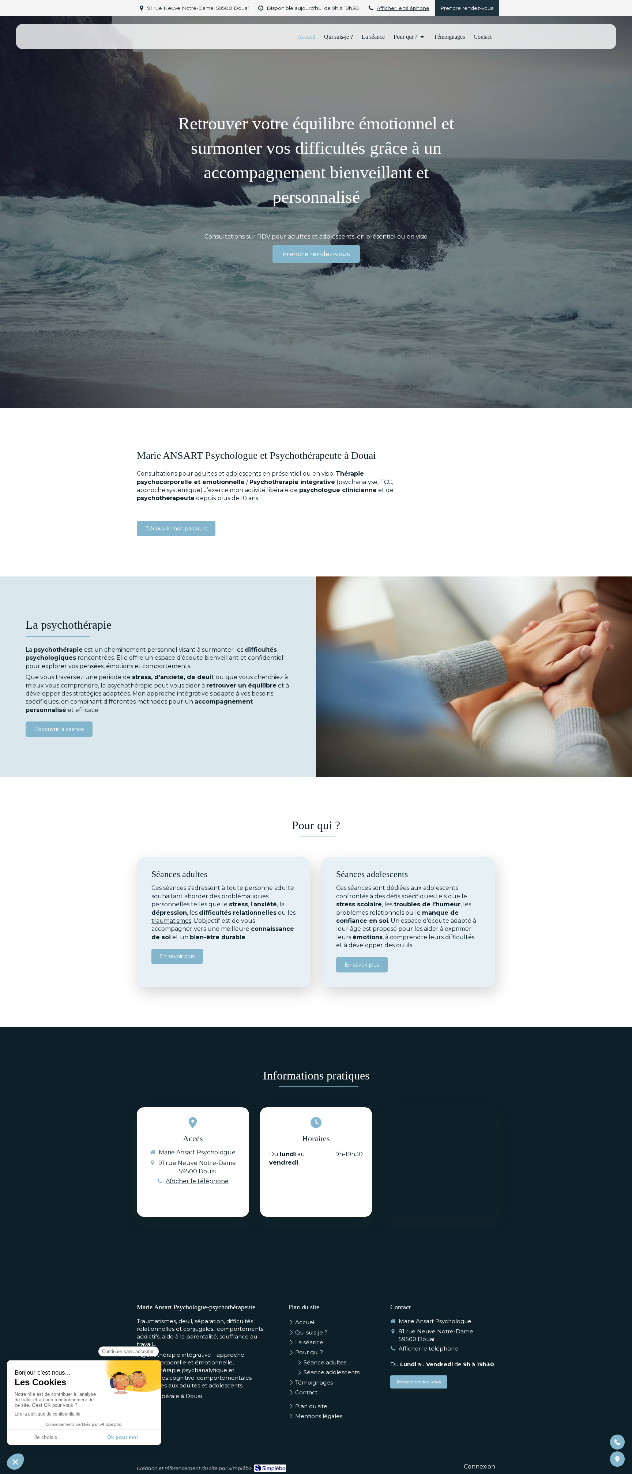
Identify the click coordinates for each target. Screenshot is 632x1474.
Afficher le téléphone (403, 8)
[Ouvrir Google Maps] (617, 1459)
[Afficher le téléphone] (617, 1442)
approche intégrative (177, 693)
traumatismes (171, 920)
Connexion (479, 1466)
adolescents (243, 473)
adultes (206, 473)
